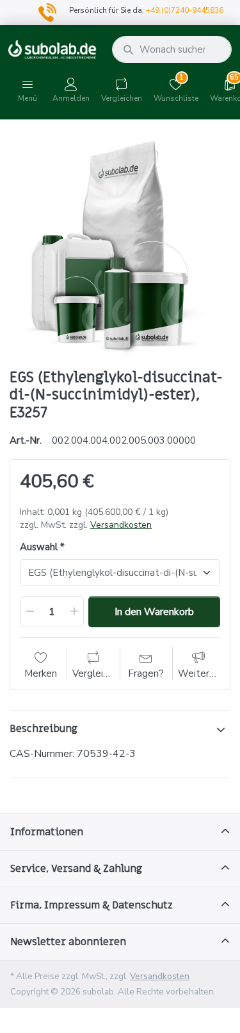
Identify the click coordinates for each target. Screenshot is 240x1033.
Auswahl (39, 547)
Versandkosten (121, 525)
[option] (120, 245)
